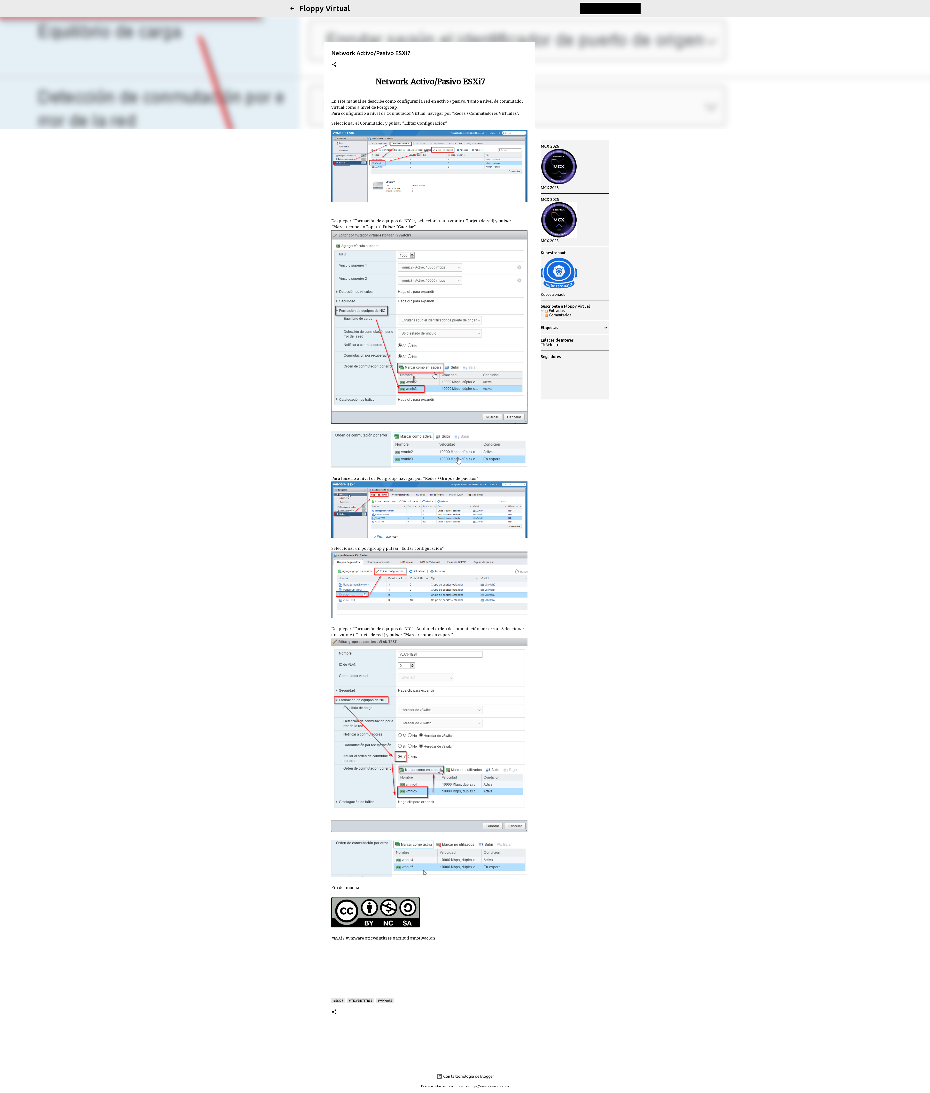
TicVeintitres (551, 345)
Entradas (556, 310)
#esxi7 (338, 1000)
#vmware (385, 1000)
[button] (334, 64)
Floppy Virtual (324, 8)
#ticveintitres (360, 1000)
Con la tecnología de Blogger (468, 1076)
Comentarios (560, 315)
